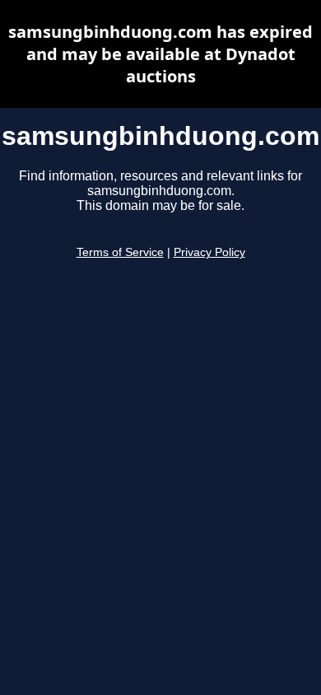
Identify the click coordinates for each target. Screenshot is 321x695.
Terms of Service (120, 252)
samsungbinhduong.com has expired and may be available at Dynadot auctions (160, 54)
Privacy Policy (209, 252)
